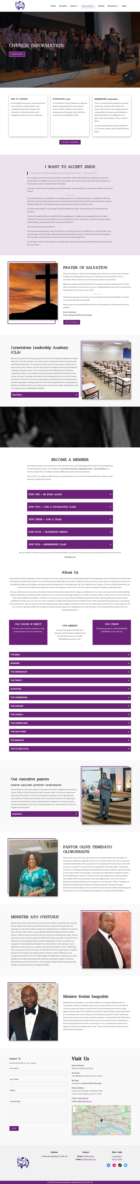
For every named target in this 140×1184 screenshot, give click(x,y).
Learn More (17, 54)
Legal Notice (117, 1156)
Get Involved (87, 6)
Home (53, 6)
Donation (63, 6)
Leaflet (112, 1134)
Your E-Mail (14, 1079)
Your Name (14, 1068)
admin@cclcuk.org (85, 1101)
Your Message (15, 1101)
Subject (12, 1090)
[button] (45, 395)
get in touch (72, 322)
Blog (124, 6)
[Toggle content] (76, 395)
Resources (112, 6)
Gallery (101, 6)
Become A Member (70, 142)
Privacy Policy (117, 1159)
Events (73, 6)
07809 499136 (83, 1098)
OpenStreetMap (120, 1134)
